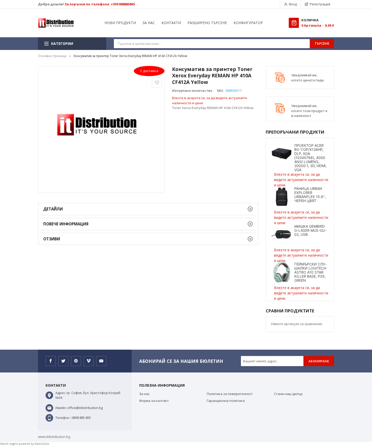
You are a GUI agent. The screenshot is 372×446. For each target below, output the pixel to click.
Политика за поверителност (230, 393)
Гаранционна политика (226, 400)
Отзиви (51, 238)
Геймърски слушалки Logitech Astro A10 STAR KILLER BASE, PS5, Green (310, 272)
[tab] (148, 209)
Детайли (53, 208)
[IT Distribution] (56, 23)
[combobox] (212, 43)
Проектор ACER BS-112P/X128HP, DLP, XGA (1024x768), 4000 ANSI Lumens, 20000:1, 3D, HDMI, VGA (310, 157)
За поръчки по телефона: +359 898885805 (100, 4)
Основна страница (52, 56)
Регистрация (320, 4)
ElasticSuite (42, 443)
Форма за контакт (154, 400)
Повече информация (66, 223)
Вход (293, 4)
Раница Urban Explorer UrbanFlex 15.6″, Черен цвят (310, 194)
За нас (144, 393)
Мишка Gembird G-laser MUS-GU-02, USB (310, 230)
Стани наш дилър (288, 393)
